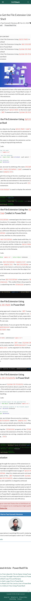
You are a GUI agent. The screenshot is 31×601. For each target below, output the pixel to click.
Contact (19, 599)
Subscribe (3, 508)
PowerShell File (10, 25)
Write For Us (14, 597)
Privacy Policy (23, 597)
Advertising (12, 599)
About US (6, 597)
